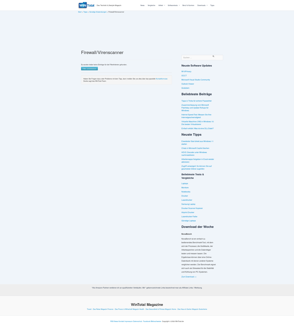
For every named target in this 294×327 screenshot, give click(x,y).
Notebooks (185, 191)
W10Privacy (186, 71)
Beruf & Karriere (188, 5)
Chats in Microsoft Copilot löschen (195, 148)
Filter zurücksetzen (89, 68)
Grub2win (185, 88)
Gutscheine (203, 309)
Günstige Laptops (188, 220)
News (142, 5)
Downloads (201, 5)
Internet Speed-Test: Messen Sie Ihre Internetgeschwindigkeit (196, 116)
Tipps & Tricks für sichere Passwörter (196, 100)
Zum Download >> (188, 276)
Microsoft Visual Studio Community (195, 79)
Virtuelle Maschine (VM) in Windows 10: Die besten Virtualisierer (197, 123)
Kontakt (121, 321)
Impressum (128, 321)
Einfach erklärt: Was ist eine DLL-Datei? (197, 128)
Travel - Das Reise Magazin (97, 309)
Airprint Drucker (187, 212)
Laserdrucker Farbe (189, 216)
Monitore (185, 187)
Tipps (212, 5)
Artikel (160, 5)
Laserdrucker (186, 200)
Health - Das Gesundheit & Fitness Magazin (155, 309)
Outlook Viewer (187, 83)
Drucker (184, 195)
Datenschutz (137, 321)
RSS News (114, 321)
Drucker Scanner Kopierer (192, 208)
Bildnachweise (156, 321)
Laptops (184, 183)
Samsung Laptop (188, 204)
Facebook (146, 321)
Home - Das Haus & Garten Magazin (185, 309)
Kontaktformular (161, 79)
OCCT (184, 75)
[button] (164, 5)
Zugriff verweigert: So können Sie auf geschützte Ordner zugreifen (196, 167)
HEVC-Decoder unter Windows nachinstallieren (194, 153)
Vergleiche (151, 5)
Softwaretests (173, 5)
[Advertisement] (147, 30)
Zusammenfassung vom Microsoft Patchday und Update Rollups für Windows (195, 108)
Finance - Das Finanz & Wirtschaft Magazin (123, 309)
